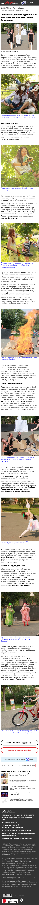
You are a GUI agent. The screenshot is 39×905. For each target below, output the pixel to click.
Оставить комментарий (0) (19, 750)
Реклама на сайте (9, 831)
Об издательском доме (12, 815)
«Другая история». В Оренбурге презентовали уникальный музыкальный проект (22, 788)
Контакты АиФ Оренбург (12, 828)
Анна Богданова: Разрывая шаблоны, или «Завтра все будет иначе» (23, 781)
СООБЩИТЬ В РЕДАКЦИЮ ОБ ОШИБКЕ (17, 838)
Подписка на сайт (10, 822)
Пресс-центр (29, 815)
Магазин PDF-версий (10, 825)
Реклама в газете (26, 831)
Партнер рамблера (19, 895)
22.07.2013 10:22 (6, 8)
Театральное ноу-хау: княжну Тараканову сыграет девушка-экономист (22, 774)
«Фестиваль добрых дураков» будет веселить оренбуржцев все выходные (21, 799)
